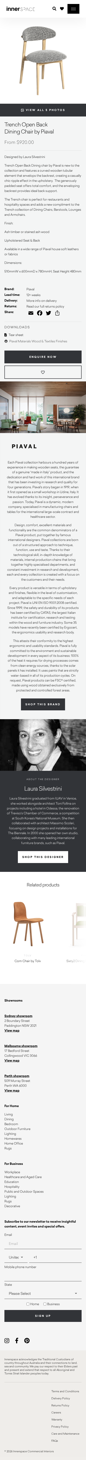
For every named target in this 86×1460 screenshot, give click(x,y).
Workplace (12, 1172)
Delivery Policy (60, 1398)
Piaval (30, 289)
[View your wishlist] (62, 8)
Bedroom (11, 1124)
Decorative (12, 1206)
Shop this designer (43, 857)
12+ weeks (33, 295)
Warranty (56, 1419)
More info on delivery (41, 300)
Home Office (13, 1143)
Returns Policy (60, 1405)
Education (11, 1182)
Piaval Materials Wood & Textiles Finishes (38, 341)
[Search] (54, 9)
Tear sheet (15, 335)
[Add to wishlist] (43, 372)
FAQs (54, 1440)
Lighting (10, 1134)
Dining (9, 1119)
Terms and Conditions (65, 1391)
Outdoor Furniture (17, 1129)
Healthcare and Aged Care (23, 1177)
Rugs (8, 1148)
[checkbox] (43, 1304)
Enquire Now (43, 357)
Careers (56, 1412)
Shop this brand (43, 704)
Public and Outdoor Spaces (24, 1191)
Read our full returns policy (45, 306)
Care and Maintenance (65, 1433)
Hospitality (11, 1186)
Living (8, 1114)
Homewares (13, 1138)
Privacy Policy (60, 1426)
